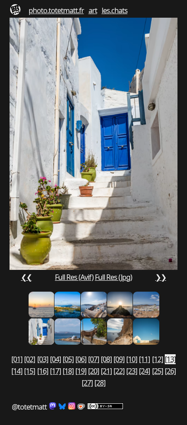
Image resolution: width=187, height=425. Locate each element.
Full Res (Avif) (74, 277)
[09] (118, 359)
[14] (16, 371)
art (93, 10)
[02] (29, 359)
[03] (42, 359)
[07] (93, 359)
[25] (157, 371)
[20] (93, 371)
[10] (131, 359)
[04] (55, 359)
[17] (55, 371)
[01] (16, 359)
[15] (29, 371)
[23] (131, 371)
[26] (170, 371)
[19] (80, 371)
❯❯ (160, 277)
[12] (157, 359)
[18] (68, 371)
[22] (118, 371)
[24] (144, 371)
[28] (99, 383)
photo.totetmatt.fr (56, 10)
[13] (170, 359)
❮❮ (26, 277)
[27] (87, 383)
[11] (144, 359)
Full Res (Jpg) (113, 277)
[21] (106, 371)
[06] (80, 359)
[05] (68, 359)
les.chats (115, 10)
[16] (42, 371)
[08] (106, 359)
